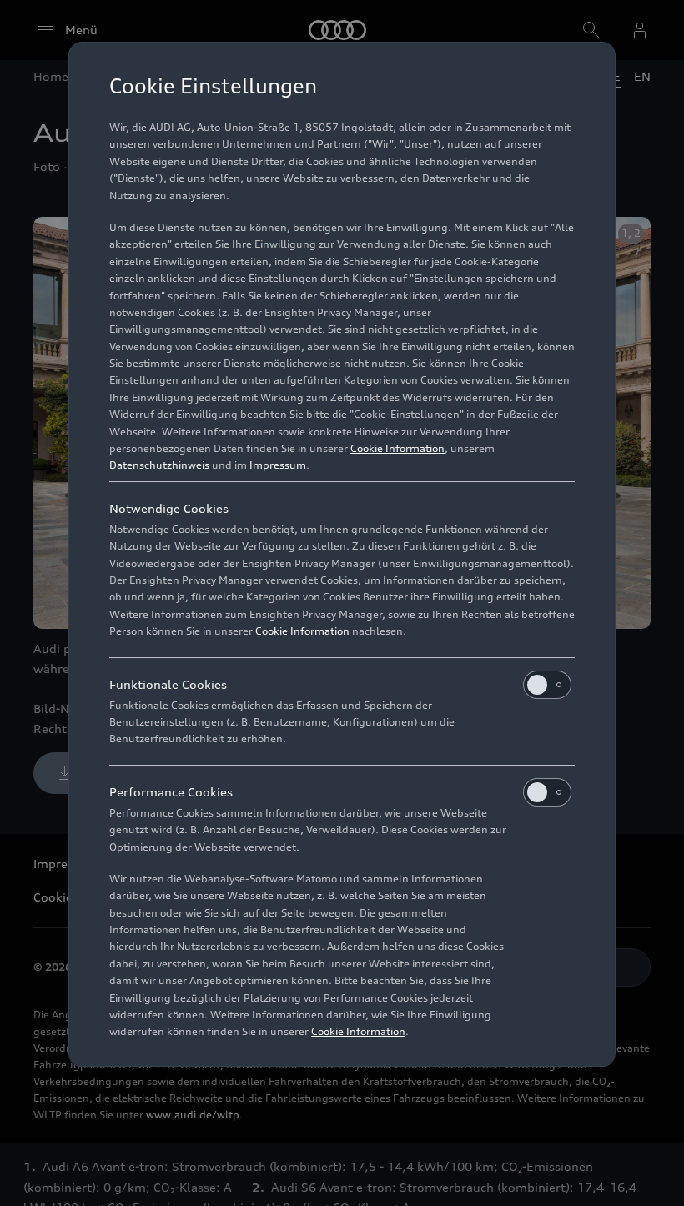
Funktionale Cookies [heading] (168, 684)
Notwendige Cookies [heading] (169, 508)
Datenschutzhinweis (159, 465)
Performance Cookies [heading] (171, 792)
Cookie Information (397, 448)
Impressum (277, 465)
